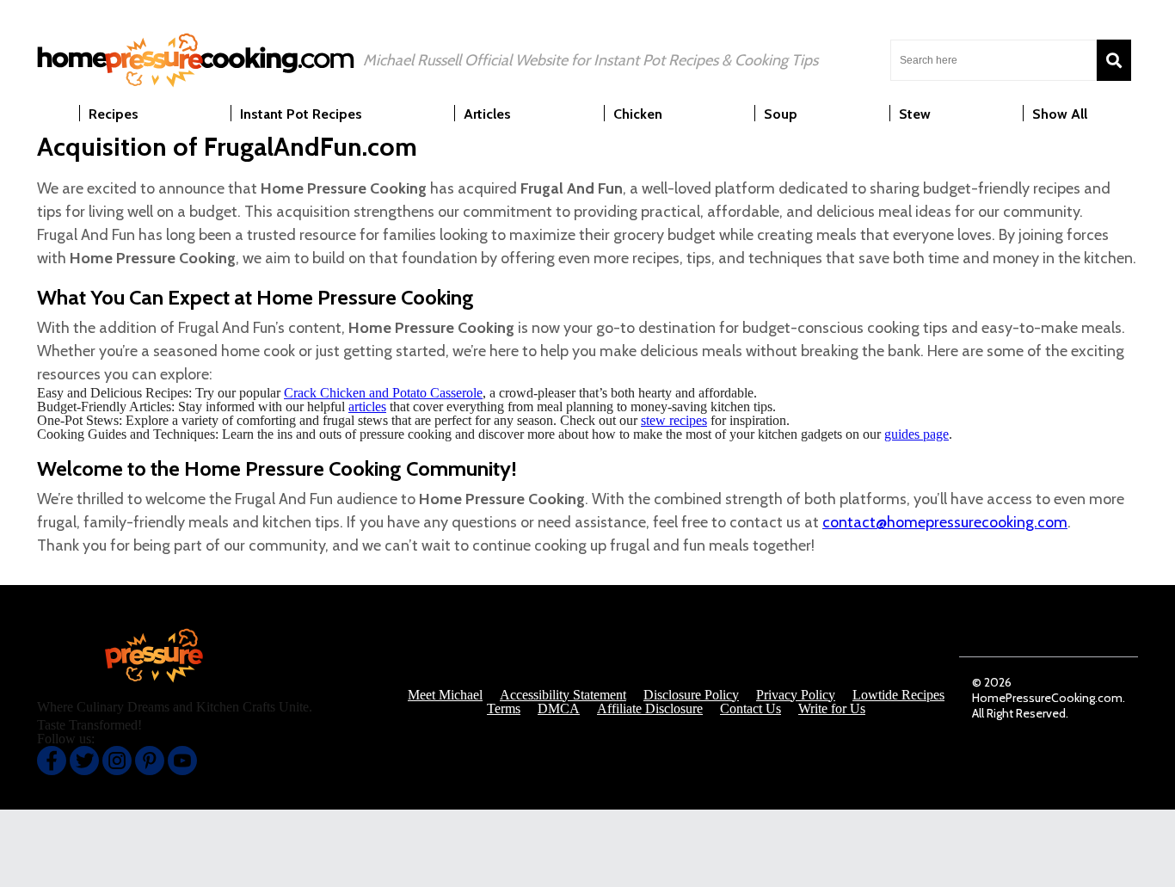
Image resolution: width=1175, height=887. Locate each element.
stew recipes (674, 420)
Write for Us (831, 709)
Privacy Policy (795, 695)
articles (367, 406)
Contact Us (750, 709)
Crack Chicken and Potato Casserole (383, 392)
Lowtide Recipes (898, 695)
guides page (916, 434)
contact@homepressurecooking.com (944, 522)
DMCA (559, 709)
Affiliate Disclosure (650, 709)
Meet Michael (445, 695)
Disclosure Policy (691, 695)
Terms (503, 709)
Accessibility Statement (563, 695)
